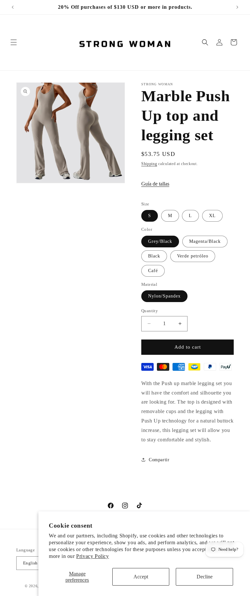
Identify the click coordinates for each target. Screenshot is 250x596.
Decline (205, 576)
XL (212, 215)
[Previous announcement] (13, 7)
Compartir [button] (159, 459)
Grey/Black (160, 241)
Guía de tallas (155, 184)
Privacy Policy (92, 556)
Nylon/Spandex (164, 296)
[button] (14, 42)
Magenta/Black (205, 241)
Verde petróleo (192, 256)
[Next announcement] (237, 7)
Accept (140, 576)
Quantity (149, 310)
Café (153, 270)
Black (154, 256)
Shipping (149, 163)
